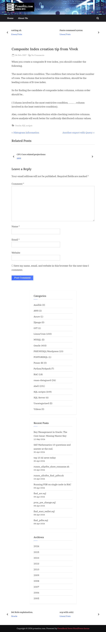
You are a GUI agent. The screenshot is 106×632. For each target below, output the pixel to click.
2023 (36, 563)
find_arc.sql (40, 493)
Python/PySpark (42, 368)
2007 (36, 586)
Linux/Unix (16, 34)
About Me (23, 18)
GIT (36, 328)
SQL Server (39, 397)
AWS (36, 310)
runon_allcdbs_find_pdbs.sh (49, 475)
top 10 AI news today (45, 457)
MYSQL (37, 339)
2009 (36, 575)
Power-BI (38, 362)
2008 (36, 580)
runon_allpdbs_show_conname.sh (51, 466)
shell (36, 385)
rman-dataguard (42, 380)
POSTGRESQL (41, 357)
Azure (37, 316)
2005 (36, 598)
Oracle (18, 125)
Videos (37, 409)
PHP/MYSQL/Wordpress (46, 351)
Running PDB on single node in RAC (52, 484)
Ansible (38, 304)
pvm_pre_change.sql (45, 502)
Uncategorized (41, 403)
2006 (36, 592)
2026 (36, 546)
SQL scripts (27, 125)
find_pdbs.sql (41, 520)
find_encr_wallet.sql (44, 511)
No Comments (37, 55)
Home (10, 18)
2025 (36, 552)
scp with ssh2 (66, 612)
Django (37, 322)
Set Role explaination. (22, 612)
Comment (18, 183)
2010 (36, 569)
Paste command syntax (71, 30)
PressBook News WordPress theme (73, 628)
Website (16, 252)
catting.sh (16, 30)
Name (16, 226)
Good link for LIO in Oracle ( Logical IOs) (56, 154)
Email (16, 239)
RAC (36, 374)
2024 (36, 557)
